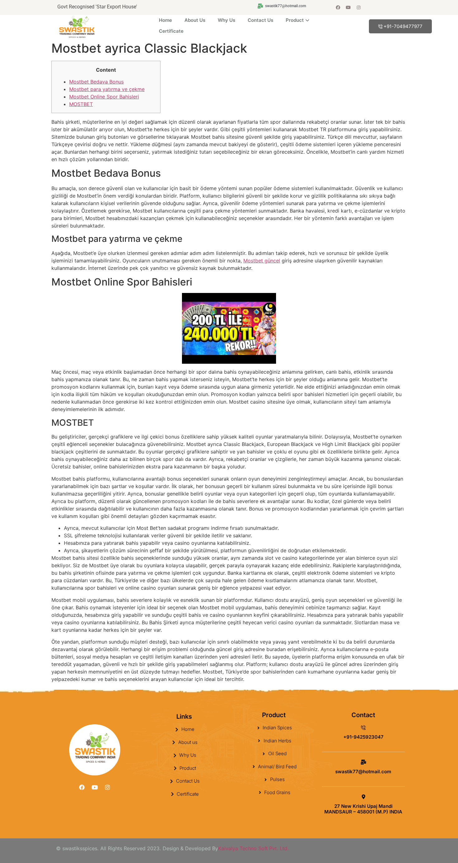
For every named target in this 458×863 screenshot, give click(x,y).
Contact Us (260, 20)
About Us (194, 20)
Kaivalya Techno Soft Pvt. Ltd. (253, 848)
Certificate (171, 31)
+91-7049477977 (403, 26)
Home (165, 20)
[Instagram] (358, 7)
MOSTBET (81, 104)
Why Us (226, 20)
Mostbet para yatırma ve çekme (107, 89)
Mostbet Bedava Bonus (96, 82)
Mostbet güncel (261, 260)
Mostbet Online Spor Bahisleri (104, 96)
